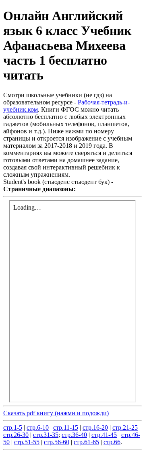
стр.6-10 (38, 427)
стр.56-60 (56, 442)
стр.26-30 (16, 434)
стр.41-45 (104, 434)
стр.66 (112, 442)
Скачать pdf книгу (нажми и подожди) (56, 413)
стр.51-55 (26, 442)
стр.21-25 (125, 427)
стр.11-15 (65, 427)
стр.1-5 (12, 427)
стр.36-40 (74, 434)
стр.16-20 (95, 427)
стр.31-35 (45, 434)
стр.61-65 (86, 442)
